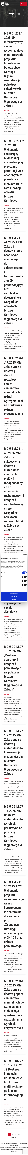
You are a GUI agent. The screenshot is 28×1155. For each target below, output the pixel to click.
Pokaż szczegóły (21, 589)
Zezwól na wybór (14, 596)
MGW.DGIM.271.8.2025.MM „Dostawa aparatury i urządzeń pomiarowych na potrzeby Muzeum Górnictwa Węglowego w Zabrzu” (13, 668)
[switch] (24, 577)
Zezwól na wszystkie (14, 593)
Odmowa (14, 599)
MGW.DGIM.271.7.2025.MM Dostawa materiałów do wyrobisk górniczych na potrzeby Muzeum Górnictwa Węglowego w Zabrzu (13, 828)
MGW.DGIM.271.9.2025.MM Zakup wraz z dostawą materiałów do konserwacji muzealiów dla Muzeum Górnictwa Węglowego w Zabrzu (13, 752)
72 (19, 1134)
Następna (14, 1137)
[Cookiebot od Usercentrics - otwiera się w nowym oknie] (20, 554)
